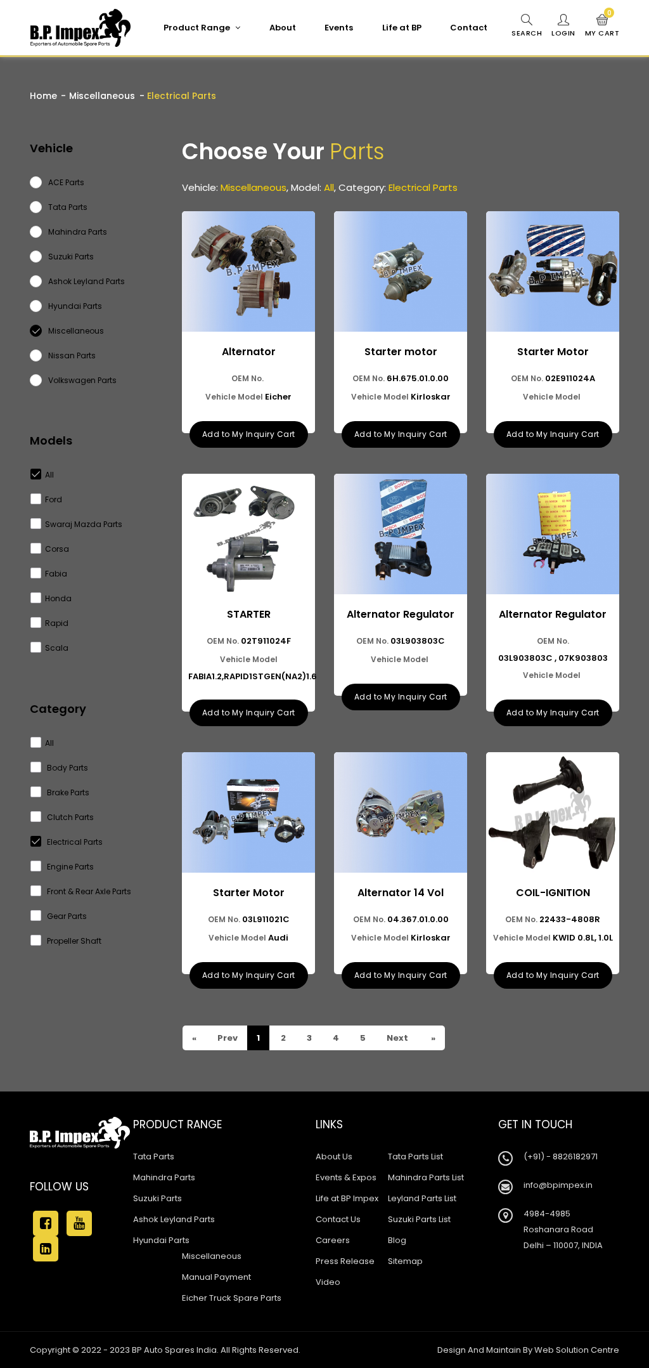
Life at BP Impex (347, 1198)
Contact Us (338, 1219)
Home (43, 95)
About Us (334, 1156)
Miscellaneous (102, 95)
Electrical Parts (74, 842)
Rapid (56, 623)
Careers (333, 1240)
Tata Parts (153, 1156)
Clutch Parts (69, 817)
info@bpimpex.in (558, 1185)
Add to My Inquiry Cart (248, 434)
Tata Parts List (415, 1156)
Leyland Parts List (422, 1198)
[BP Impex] (80, 28)
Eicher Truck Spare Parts (231, 1298)
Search (526, 33)
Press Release (345, 1261)
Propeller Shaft (73, 940)
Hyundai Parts (161, 1240)
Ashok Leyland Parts (174, 1219)
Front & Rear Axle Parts (88, 891)
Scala (56, 647)
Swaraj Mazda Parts (83, 524)
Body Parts (66, 767)
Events (338, 28)
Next (396, 1038)
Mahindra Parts (164, 1177)
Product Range (198, 28)
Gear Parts (66, 916)
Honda (58, 598)
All (49, 474)
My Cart (602, 26)
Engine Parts (69, 866)
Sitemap (405, 1261)
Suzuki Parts (157, 1198)
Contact (468, 28)
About (282, 28)
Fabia (56, 573)
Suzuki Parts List (419, 1219)
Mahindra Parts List (426, 1177)
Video (328, 1282)
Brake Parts (67, 792)
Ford (53, 499)
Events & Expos (346, 1177)
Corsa (57, 549)
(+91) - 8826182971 (561, 1156)
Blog (397, 1240)
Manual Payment (216, 1277)
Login (563, 33)
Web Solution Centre (576, 1350)
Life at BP (401, 28)
